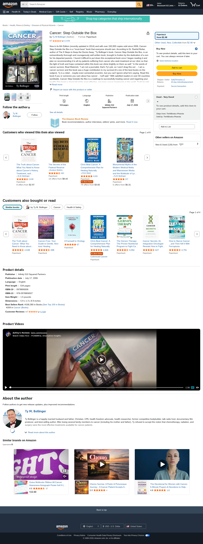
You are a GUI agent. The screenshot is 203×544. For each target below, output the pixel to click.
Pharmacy (100, 12)
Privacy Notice (79, 535)
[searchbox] (82, 4)
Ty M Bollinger (59, 37)
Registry (80, 12)
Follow (35, 115)
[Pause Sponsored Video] (64, 471)
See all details (56, 112)
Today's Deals (29, 12)
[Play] (5, 387)
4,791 (184, 250)
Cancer (61, 25)
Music (89, 12)
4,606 (105, 250)
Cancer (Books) (21, 307)
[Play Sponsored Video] (101, 464)
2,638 (27, 250)
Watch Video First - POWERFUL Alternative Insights (37, 335)
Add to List (166, 126)
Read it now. (132, 122)
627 (157, 250)
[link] (28, 169)
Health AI (16, 12)
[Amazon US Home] (62, 527)
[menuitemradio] (192, 387)
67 (78, 244)
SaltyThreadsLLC (178, 80)
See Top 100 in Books (53, 304)
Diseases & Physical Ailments (44, 25)
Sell (71, 12)
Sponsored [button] (7, 444)
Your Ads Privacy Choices (134, 535)
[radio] (177, 35)
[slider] (96, 387)
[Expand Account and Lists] (174, 5)
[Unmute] (197, 387)
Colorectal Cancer (99, 255)
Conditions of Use (64, 535)
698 (52, 250)
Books (5, 25)
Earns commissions (39, 333)
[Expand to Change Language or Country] (153, 5)
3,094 (131, 250)
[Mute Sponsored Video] (64, 476)
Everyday (112, 12)
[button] (6, 12)
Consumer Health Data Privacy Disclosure (104, 535)
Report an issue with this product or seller (72, 89)
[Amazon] (10, 4)
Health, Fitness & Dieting (20, 25)
